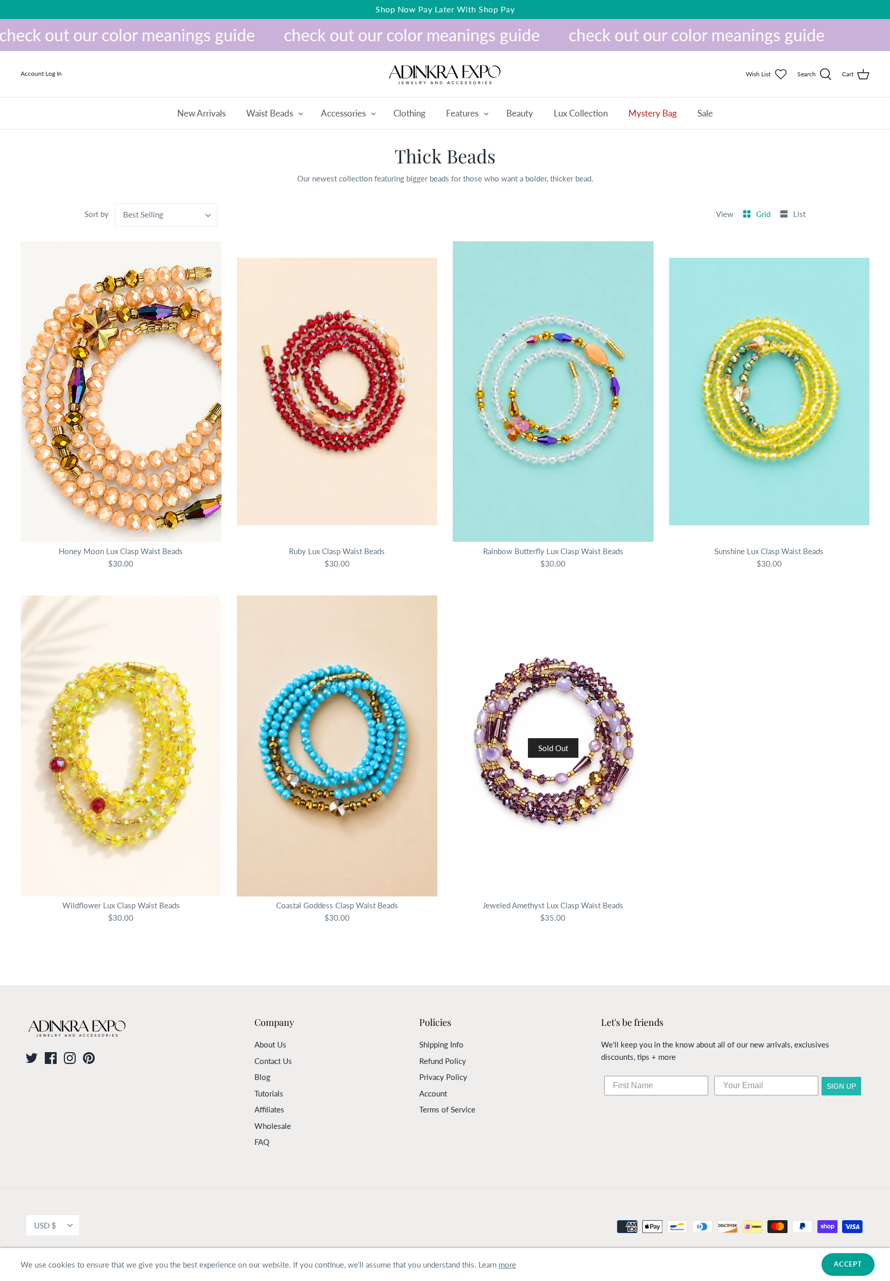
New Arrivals (201, 113)
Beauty (519, 113)
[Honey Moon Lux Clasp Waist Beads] (121, 391)
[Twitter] (32, 1058)
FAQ (261, 1141)
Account (433, 1093)
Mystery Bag (652, 113)
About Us (270, 1044)
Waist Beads (269, 113)
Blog (262, 1077)
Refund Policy (442, 1061)
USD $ (45, 1225)
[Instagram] (70, 1058)
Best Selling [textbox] (143, 214)
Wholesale (272, 1125)
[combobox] (166, 214)
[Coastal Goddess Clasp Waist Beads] (337, 745)
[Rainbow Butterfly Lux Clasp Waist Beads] (553, 391)
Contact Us (273, 1061)
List (799, 214)
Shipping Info (441, 1044)
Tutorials (268, 1093)
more (507, 1264)
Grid (764, 214)
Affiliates (269, 1109)
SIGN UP (841, 1086)
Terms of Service (447, 1109)
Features (462, 113)
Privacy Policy (443, 1077)
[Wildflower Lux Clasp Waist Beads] (121, 745)
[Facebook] (51, 1058)
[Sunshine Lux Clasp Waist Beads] (769, 391)
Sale (705, 113)
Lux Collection (581, 113)
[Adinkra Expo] (445, 74)
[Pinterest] (89, 1058)
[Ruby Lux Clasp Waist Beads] (337, 391)
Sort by (96, 214)
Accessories (343, 113)
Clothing (409, 113)
